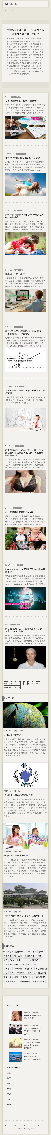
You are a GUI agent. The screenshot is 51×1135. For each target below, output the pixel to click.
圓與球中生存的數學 (15, 274)
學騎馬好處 (26, 977)
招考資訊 (8, 977)
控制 (19, 960)
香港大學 (8, 956)
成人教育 (8, 969)
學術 (12, 973)
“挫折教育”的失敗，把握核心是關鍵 (22, 158)
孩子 (41, 952)
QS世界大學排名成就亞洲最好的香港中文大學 (33, 1031)
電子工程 (18, 956)
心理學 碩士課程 (11, 964)
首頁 (4, 10)
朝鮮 (6, 973)
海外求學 (19, 952)
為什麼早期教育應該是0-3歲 (19, 512)
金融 (9, 1105)
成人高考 (42, 973)
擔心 (6, 960)
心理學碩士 (35, 960)
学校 (23, 964)
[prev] (5, 54)
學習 (36, 964)
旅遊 (9, 1089)
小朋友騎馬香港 (10, 981)
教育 (16, 977)
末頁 (38, 683)
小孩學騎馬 (25, 981)
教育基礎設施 (41, 969)
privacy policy (30, 1129)
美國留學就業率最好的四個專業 (20, 101)
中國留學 (21, 973)
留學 (28, 952)
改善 (26, 960)
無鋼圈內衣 (30, 956)
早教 (39, 956)
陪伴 (34, 952)
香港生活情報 (38, 981)
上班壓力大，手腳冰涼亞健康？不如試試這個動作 (32, 1045)
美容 (9, 1094)
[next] (45, 54)
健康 (9, 1078)
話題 (9, 1099)
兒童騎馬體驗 (39, 977)
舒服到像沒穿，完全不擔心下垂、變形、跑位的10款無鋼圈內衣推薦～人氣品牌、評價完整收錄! (25, 453)
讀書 (29, 964)
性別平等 (29, 969)
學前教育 (31, 973)
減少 (12, 960)
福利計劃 (18, 969)
